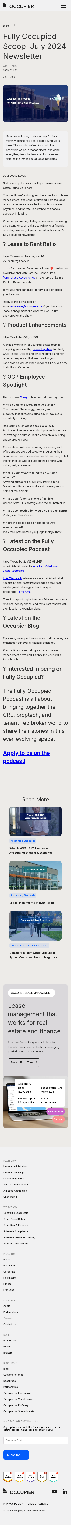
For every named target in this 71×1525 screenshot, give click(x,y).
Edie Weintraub (12, 578)
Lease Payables (42, 349)
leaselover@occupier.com (26, 306)
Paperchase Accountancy (19, 277)
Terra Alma (24, 591)
